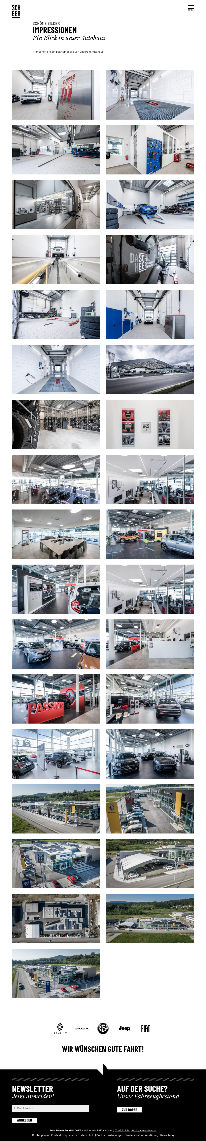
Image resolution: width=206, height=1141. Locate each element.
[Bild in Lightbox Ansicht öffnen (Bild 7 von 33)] (150, 259)
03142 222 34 (122, 1130)
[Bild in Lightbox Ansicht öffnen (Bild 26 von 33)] (56, 808)
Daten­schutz (87, 1135)
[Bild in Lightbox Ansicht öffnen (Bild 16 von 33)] (56, 534)
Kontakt (56, 1135)
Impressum (70, 1135)
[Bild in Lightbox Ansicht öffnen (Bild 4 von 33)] (56, 204)
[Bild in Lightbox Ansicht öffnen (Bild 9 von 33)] (150, 314)
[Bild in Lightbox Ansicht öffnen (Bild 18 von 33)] (56, 589)
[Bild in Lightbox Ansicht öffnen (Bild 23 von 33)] (150, 699)
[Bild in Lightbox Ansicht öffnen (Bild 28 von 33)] (56, 863)
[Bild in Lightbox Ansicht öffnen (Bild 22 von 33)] (56, 699)
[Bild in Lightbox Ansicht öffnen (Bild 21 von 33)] (150, 644)
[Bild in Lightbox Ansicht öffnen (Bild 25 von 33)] (150, 753)
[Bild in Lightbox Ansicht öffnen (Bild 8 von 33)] (56, 314)
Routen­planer (40, 1135)
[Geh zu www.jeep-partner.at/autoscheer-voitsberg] (124, 1028)
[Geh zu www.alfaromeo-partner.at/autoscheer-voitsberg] (103, 1028)
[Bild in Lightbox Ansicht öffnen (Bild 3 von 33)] (150, 149)
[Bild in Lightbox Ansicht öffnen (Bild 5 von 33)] (150, 204)
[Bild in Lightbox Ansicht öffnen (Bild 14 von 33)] (56, 479)
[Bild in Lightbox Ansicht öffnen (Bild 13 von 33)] (150, 424)
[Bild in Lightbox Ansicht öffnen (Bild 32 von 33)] (56, 973)
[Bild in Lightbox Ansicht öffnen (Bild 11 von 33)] (150, 369)
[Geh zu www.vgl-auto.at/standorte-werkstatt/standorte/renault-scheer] (60, 1028)
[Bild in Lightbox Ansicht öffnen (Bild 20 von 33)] (56, 644)
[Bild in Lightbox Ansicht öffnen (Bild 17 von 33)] (150, 534)
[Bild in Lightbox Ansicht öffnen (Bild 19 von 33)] (150, 589)
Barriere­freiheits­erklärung (141, 1135)
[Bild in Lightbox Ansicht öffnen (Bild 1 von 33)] (150, 95)
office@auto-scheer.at (144, 1130)
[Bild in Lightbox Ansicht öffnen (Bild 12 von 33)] (56, 424)
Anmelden (24, 1120)
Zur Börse (129, 1109)
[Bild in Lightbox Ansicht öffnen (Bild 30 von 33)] (56, 918)
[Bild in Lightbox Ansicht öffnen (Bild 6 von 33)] (56, 259)
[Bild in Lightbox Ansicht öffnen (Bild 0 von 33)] (56, 95)
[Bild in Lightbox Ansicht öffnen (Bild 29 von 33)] (150, 863)
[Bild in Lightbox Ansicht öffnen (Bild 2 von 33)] (56, 149)
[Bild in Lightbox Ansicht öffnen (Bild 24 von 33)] (56, 753)
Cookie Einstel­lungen (109, 1135)
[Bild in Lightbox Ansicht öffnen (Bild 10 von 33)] (56, 369)
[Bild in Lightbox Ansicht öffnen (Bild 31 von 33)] (150, 918)
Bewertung (167, 1135)
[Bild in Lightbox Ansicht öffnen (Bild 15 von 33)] (150, 479)
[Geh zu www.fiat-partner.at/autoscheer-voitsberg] (145, 1028)
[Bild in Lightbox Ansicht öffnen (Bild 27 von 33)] (150, 808)
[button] (191, 8)
